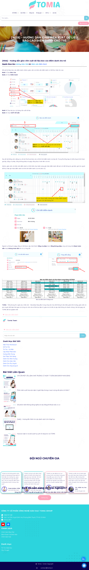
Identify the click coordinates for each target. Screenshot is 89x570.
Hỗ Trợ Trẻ (6, 347)
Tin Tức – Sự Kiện (8, 349)
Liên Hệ (54, 12)
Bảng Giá (31, 12)
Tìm (82, 335)
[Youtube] (3, 524)
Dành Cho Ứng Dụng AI (10, 366)
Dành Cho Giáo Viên (9, 361)
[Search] (86, 18)
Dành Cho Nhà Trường (10, 359)
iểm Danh (43, 64)
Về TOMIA (14, 12)
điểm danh (14, 314)
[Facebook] (8, 524)
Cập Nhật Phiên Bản (9, 352)
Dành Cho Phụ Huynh (10, 363)
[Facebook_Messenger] (84, 565)
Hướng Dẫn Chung (9, 354)
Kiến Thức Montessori (10, 345)
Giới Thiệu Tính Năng (9, 356)
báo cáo (8, 314)
